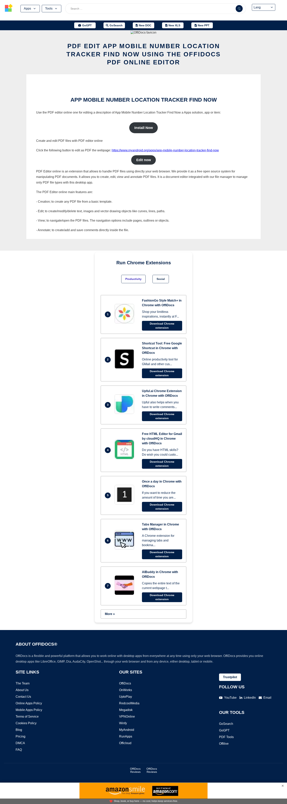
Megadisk (126, 710)
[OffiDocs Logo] (9, 8)
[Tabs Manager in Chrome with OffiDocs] (125, 548)
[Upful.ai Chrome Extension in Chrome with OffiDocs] (125, 412)
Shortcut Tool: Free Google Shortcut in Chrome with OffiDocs (162, 348)
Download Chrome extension (162, 325)
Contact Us (23, 696)
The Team (22, 683)
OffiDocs (125, 683)
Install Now (143, 128)
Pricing (20, 736)
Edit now (143, 160)
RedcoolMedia (129, 703)
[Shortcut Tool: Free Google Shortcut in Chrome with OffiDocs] (125, 367)
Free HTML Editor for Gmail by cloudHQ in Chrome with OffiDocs (162, 438)
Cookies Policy (26, 723)
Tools (49, 8)
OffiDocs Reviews (135, 770)
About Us (22, 690)
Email (267, 697)
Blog (19, 729)
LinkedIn (250, 697)
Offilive (224, 743)
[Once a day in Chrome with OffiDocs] (125, 503)
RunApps (125, 736)
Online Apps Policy (29, 703)
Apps (27, 8)
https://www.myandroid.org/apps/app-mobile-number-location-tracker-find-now (165, 150)
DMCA (20, 743)
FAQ (19, 749)
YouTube (230, 697)
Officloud (125, 743)
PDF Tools (226, 737)
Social (161, 278)
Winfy (123, 723)
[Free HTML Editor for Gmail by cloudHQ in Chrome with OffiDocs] (125, 458)
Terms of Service (27, 716)
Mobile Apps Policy (29, 710)
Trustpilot (230, 677)
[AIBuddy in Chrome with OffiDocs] (125, 593)
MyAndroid (126, 729)
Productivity (133, 278)
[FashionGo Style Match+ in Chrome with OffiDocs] (125, 322)
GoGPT (224, 730)
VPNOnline (127, 716)
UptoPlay (125, 696)
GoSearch (226, 723)
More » (110, 614)
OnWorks (125, 690)
